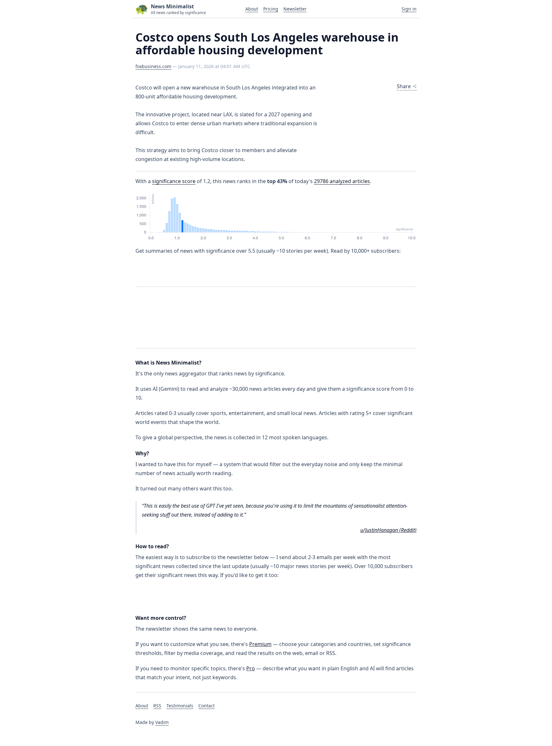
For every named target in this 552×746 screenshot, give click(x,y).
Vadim (162, 722)
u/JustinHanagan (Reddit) (388, 530)
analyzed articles (342, 181)
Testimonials (179, 706)
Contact (206, 706)
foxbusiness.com (153, 66)
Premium (260, 644)
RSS (157, 706)
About (251, 9)
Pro (250, 668)
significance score (173, 181)
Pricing (270, 9)
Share (404, 86)
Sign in (409, 9)
